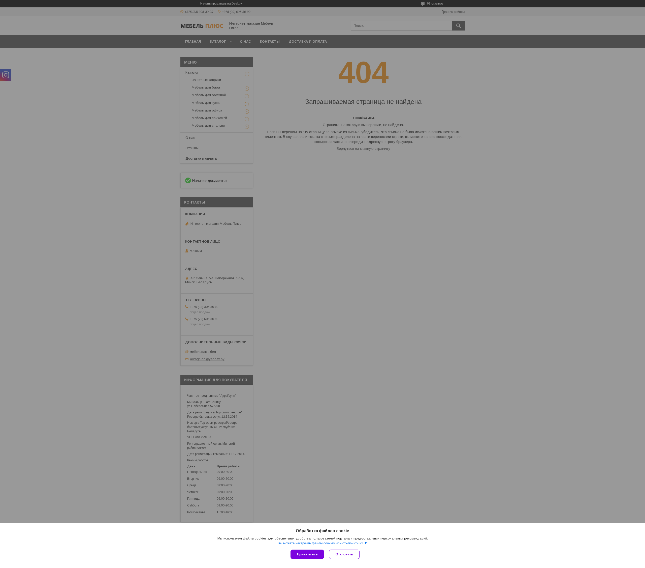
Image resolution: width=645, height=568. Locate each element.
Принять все (307, 554)
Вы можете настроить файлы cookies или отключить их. (321, 543)
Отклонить (344, 554)
